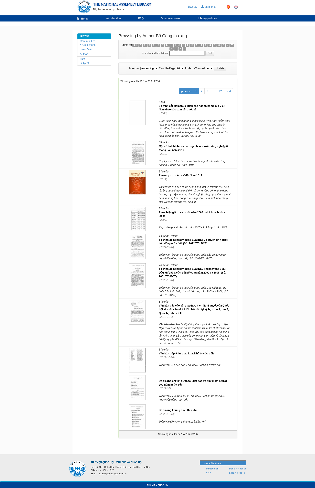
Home (83, 18)
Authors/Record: (195, 68)
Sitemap (192, 6)
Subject (84, 63)
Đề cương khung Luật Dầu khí (178, 410)
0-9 (135, 45)
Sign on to (210, 6)
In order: (134, 68)
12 (220, 91)
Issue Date (86, 49)
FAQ (141, 18)
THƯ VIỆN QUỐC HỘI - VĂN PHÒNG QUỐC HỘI (116, 462)
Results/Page (167, 68)
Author (84, 54)
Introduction (113, 18)
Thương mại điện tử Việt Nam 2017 (180, 175)
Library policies (207, 18)
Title (82, 58)
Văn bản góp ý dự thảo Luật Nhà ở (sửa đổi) (186, 353)
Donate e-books (171, 18)
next (228, 91)
